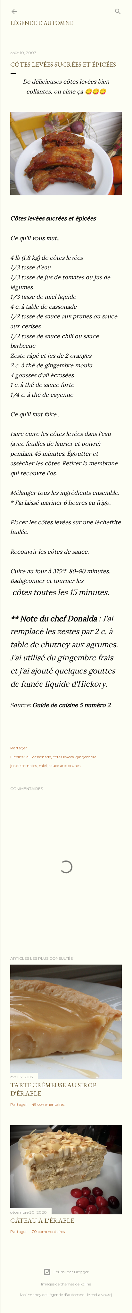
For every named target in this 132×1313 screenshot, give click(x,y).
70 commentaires (48, 1231)
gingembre (86, 756)
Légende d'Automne (41, 23)
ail (28, 756)
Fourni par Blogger (71, 1271)
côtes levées (63, 756)
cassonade (41, 756)
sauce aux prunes (64, 765)
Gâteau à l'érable (42, 1220)
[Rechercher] (118, 10)
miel (43, 765)
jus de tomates (23, 765)
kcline (85, 1284)
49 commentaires (48, 1104)
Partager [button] (18, 748)
